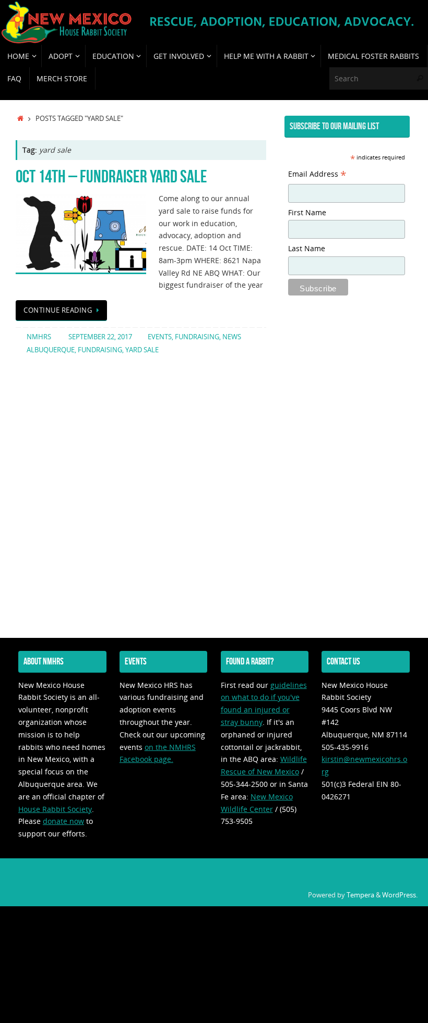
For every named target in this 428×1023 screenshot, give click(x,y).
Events (160, 336)
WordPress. (400, 895)
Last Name (306, 248)
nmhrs (39, 336)
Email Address (317, 175)
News (231, 336)
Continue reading (57, 310)
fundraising (197, 336)
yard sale (142, 350)
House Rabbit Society (55, 809)
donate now (63, 821)
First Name (307, 212)
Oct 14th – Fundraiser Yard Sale (111, 176)
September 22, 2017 (100, 336)
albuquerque (51, 350)
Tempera (360, 895)
